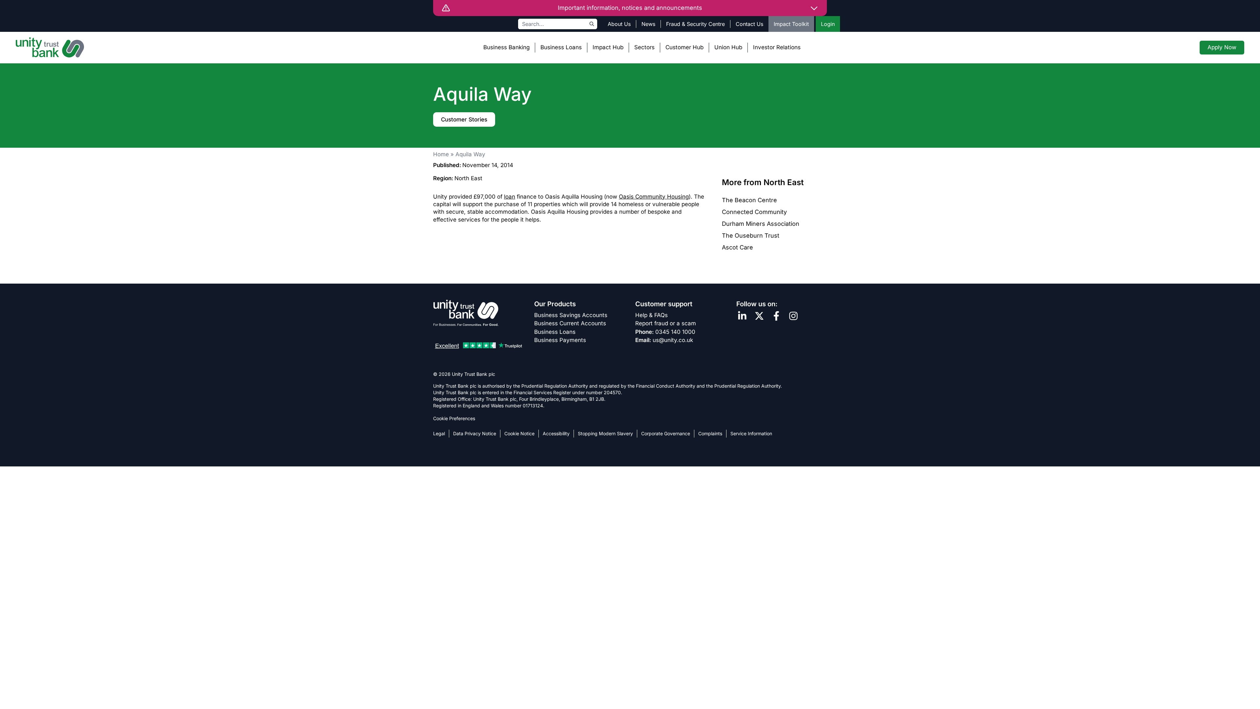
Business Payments (560, 340)
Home (441, 154)
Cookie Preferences (454, 418)
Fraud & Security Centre (695, 24)
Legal (439, 433)
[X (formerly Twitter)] (759, 316)
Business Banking (506, 47)
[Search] (591, 24)
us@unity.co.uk (673, 340)
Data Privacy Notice (474, 433)
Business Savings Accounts (570, 315)
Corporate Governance (665, 433)
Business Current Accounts (570, 323)
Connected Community (754, 211)
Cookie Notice (519, 433)
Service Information (751, 433)
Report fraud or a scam (665, 323)
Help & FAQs (651, 315)
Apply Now (1222, 47)
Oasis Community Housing (654, 196)
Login (828, 24)
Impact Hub (608, 47)
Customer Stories (464, 119)
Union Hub (728, 47)
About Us (619, 24)
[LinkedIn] (742, 316)
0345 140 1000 (675, 332)
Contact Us (749, 24)
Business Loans (561, 47)
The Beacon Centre (749, 200)
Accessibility (556, 433)
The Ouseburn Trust (750, 235)
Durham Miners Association (760, 223)
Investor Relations (777, 47)
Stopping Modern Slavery (605, 433)
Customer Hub (684, 47)
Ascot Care (737, 247)
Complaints (710, 433)
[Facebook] (776, 316)
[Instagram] (793, 316)
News (648, 24)
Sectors (644, 47)
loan (509, 196)
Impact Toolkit (791, 24)
